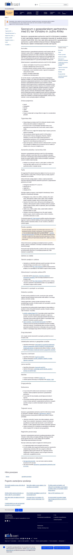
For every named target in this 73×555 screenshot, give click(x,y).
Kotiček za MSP (45, 13)
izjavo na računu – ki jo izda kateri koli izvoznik (34, 321)
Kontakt (35, 538)
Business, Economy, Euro (43, 527)
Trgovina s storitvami (62, 67)
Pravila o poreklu (62, 54)
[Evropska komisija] (14, 3)
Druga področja (61, 74)
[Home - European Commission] (13, 535)
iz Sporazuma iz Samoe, (44, 413)
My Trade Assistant (35, 218)
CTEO (59, 13)
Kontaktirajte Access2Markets (44, 517)
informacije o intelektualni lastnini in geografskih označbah (41, 349)
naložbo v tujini (50, 379)
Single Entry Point (37, 13)
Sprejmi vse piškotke (47, 547)
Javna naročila (61, 69)
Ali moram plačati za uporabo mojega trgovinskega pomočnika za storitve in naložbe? (57, 499)
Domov (16, 13)
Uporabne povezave (26, 476)
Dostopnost (61, 541)
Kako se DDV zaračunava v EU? (55, 493)
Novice (7, 476)
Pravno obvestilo (53, 541)
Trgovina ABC (22, 13)
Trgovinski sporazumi (29, 13)
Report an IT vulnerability (10, 541)
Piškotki (32, 541)
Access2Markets (8, 515)
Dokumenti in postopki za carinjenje (63, 59)
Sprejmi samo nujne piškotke (62, 547)
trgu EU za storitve (39, 356)
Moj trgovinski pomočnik (9, 13)
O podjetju (64, 13)
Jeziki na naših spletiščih (23, 541)
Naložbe (60, 71)
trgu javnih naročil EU (40, 367)
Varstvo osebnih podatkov (42, 541)
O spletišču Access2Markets (60, 517)
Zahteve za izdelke (62, 56)
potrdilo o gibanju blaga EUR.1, (30, 313)
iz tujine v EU (42, 377)
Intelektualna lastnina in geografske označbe (63, 64)
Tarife (59, 52)
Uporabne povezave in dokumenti (62, 77)
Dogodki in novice (52, 13)
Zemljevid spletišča (58, 519)
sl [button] (37, 4)
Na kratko (60, 50)
